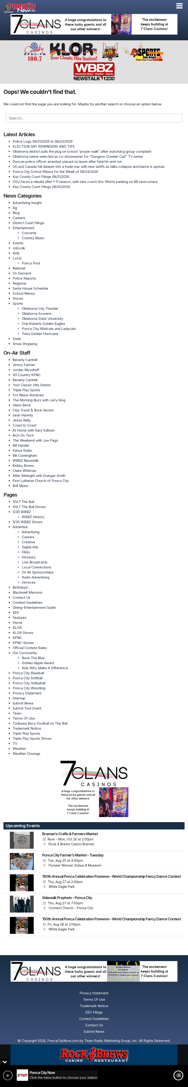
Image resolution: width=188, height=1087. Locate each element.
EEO (16, 612)
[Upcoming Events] (21, 840)
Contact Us (21, 597)
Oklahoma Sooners (36, 313)
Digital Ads (30, 547)
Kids (16, 253)
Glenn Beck (22, 405)
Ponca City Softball (27, 678)
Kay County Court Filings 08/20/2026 (41, 187)
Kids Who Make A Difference (45, 668)
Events (18, 243)
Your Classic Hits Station (32, 385)
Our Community (25, 653)
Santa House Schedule (30, 288)
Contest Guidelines (27, 602)
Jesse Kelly (21, 420)
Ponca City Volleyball (29, 683)
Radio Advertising (35, 577)
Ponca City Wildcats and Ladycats (49, 328)
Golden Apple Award (38, 663)
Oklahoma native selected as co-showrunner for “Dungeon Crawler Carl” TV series (78, 156)
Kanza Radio (22, 450)
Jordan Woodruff (26, 370)
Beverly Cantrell (25, 360)
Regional (19, 283)
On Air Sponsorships (37, 572)
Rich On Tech (23, 435)
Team (17, 713)
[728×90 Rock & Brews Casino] (94, 1054)
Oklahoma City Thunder (40, 308)
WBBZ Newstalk (26, 460)
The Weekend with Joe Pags (35, 440)
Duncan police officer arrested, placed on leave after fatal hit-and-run (67, 161)
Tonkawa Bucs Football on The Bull (40, 723)
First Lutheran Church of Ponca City (41, 480)
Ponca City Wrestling (29, 688)
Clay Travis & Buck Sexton (33, 410)
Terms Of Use (24, 718)
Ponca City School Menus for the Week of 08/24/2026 (55, 171)
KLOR (17, 627)
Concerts (29, 233)
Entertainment (23, 228)
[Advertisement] (94, 24)
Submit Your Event (27, 708)
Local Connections (36, 567)
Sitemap (19, 698)
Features (19, 617)
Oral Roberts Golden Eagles (43, 323)
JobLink (19, 248)
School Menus (24, 293)
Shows (18, 298)
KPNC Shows (23, 643)
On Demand (22, 273)
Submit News (23, 703)
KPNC (17, 638)
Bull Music (21, 486)
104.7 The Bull (23, 502)
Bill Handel (21, 445)
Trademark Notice (27, 728)
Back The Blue (33, 658)
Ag (15, 208)
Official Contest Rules (30, 648)
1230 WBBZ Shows (27, 522)
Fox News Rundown (28, 395)
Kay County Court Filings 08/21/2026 (41, 176)
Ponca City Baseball (28, 673)
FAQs (26, 552)
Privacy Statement (27, 693)
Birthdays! (20, 587)
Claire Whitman (24, 470)
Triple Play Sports (26, 390)
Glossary (29, 557)
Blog (16, 213)
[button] (179, 6)
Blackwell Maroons (27, 592)
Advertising (30, 532)
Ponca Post (31, 263)
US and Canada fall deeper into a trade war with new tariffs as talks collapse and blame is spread (88, 166)
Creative (28, 542)
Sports (18, 303)
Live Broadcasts (34, 562)
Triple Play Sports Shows (32, 738)
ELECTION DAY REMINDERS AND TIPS (44, 146)
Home (17, 622)
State (17, 339)
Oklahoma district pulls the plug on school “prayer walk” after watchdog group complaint (82, 151)
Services (29, 582)
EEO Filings (94, 1012)
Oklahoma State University (42, 318)
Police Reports (24, 278)
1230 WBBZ (22, 512)
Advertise (20, 527)
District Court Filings (28, 223)
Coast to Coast (24, 425)
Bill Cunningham (25, 455)
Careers (19, 218)
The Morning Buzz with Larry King (39, 400)
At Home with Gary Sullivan (34, 430)
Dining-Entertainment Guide (34, 607)
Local (17, 258)
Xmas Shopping (25, 344)
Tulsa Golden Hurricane (40, 334)
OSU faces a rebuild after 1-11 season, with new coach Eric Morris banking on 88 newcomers (85, 181)
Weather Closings (26, 753)
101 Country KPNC (27, 375)
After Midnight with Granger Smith (39, 475)
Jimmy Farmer (24, 365)
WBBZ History (33, 517)
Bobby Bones (23, 465)
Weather (19, 748)
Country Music (33, 238)
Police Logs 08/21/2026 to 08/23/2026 (43, 141)
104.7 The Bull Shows (29, 507)
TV (15, 743)
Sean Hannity (23, 415)
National (19, 268)
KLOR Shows (23, 632)
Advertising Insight (27, 203)
